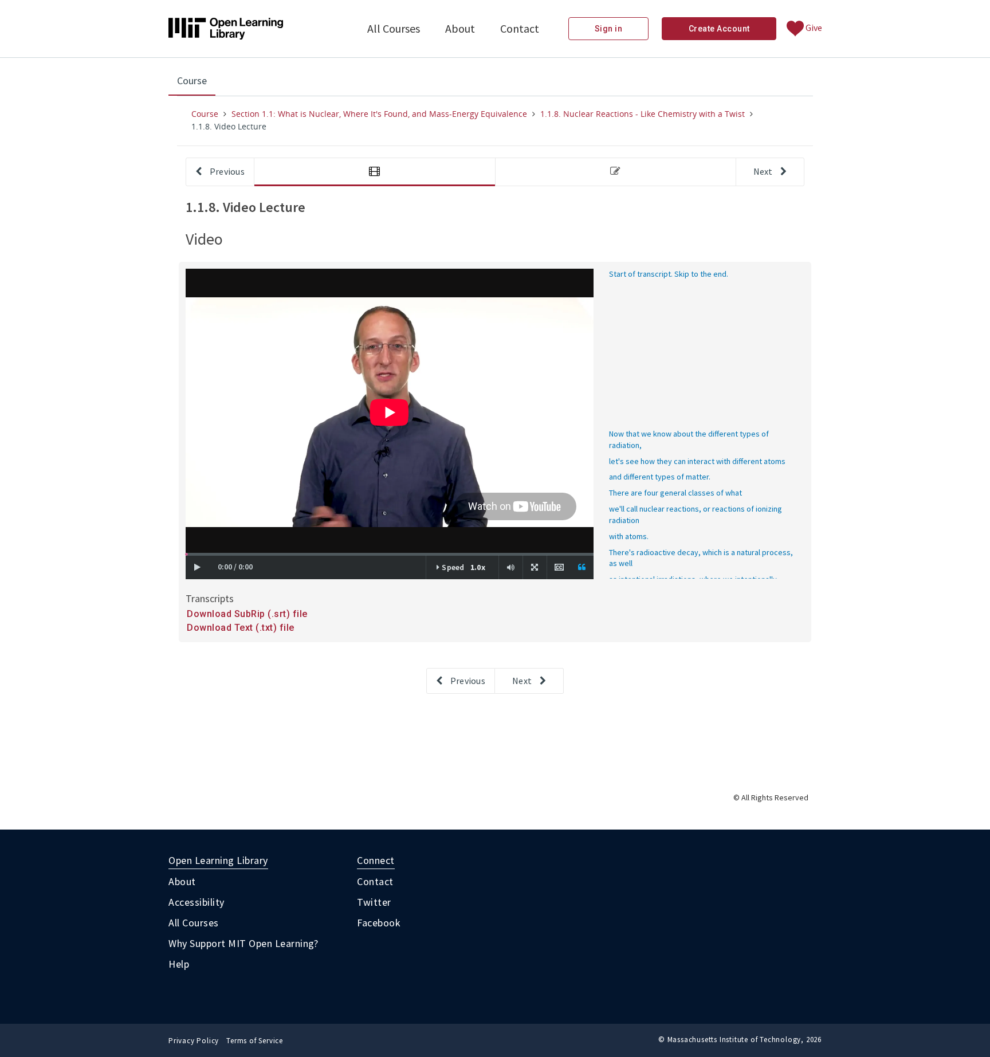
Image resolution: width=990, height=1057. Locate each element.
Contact (519, 28)
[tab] (374, 172)
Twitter (374, 902)
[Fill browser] (534, 567)
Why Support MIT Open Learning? (243, 943)
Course (196, 84)
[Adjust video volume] (510, 567)
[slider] (186, 554)
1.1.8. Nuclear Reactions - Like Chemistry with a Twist (642, 113)
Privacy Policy (193, 1041)
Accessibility (196, 902)
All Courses (393, 28)
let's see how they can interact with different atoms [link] (697, 461)
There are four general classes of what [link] (675, 493)
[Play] (197, 567)
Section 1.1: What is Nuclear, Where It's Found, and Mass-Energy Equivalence (379, 113)
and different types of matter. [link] (659, 476)
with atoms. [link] (629, 536)
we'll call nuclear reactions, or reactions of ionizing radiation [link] (695, 514)
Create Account (719, 28)
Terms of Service (254, 1041)
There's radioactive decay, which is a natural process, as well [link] (701, 558)
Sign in (609, 28)
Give (813, 27)
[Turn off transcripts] (582, 567)
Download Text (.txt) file (240, 627)
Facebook (378, 922)
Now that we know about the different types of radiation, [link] (689, 439)
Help (178, 963)
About (460, 28)
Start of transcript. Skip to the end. (668, 274)
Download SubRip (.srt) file (247, 613)
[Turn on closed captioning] (559, 567)
